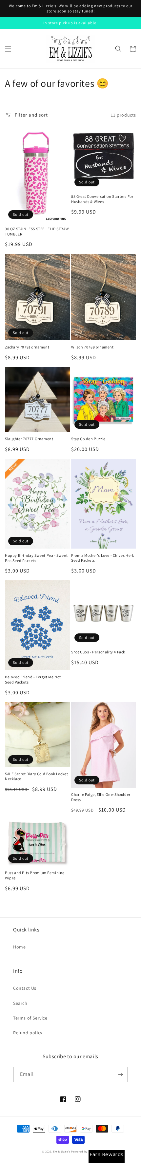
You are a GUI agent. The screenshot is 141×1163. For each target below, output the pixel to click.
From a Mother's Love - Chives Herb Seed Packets (102, 558)
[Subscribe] (120, 1074)
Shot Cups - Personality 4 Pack (98, 651)
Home (19, 947)
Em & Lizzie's (61, 1151)
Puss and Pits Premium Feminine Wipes (35, 875)
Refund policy (27, 1033)
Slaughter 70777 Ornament (29, 438)
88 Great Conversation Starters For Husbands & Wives (102, 199)
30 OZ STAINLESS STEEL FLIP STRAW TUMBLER (37, 231)
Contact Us (24, 988)
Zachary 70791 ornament (27, 347)
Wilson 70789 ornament (92, 347)
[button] (8, 49)
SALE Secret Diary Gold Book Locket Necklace (36, 776)
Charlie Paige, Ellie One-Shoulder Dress (101, 797)
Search (20, 1003)
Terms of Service (30, 1018)
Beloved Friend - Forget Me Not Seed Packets (33, 679)
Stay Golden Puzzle (88, 438)
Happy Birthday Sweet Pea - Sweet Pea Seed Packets (36, 558)
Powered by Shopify (85, 1151)
